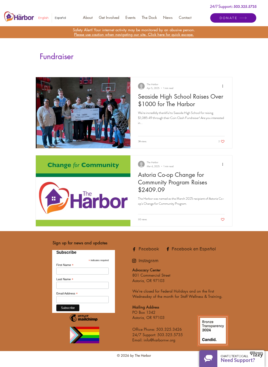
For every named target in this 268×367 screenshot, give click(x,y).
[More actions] (224, 86)
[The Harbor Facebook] (134, 249)
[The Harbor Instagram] (134, 260)
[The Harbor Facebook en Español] (167, 249)
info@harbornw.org (159, 339)
